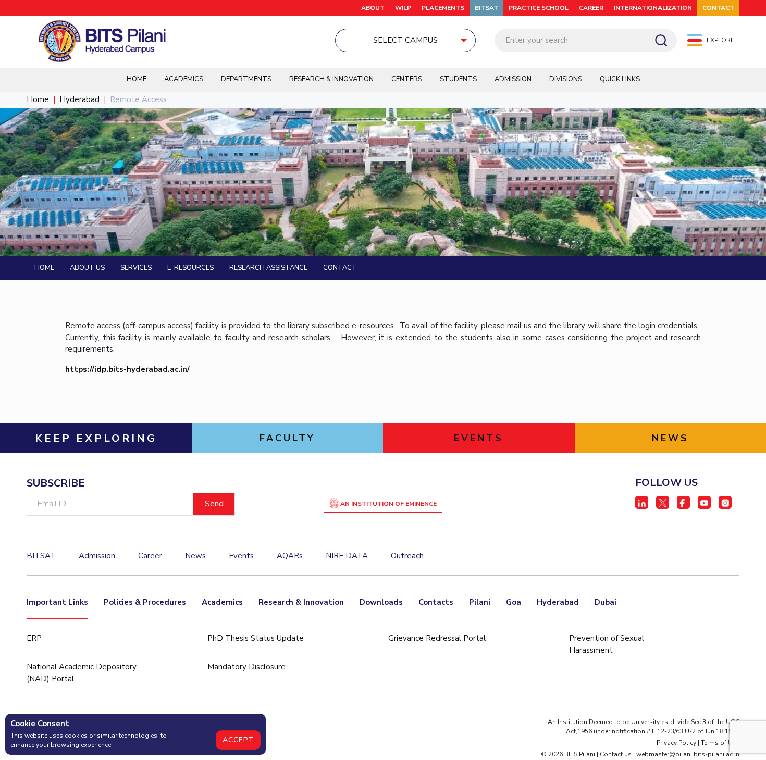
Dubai (605, 602)
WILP (403, 8)
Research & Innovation (331, 79)
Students (458, 79)
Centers (406, 79)
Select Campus (405, 40)
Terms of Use (720, 743)
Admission (513, 79)
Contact (340, 267)
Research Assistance (268, 267)
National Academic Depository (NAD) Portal (82, 673)
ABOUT (373, 8)
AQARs (290, 556)
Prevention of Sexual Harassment (606, 644)
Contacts (435, 602)
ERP (34, 638)
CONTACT (718, 8)
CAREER (591, 8)
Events (241, 556)
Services (136, 267)
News (195, 556)
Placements (443, 8)
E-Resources (190, 267)
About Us (87, 267)
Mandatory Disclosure (246, 667)
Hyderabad (79, 99)
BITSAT (486, 8)
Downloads (381, 602)
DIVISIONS (565, 79)
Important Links (57, 602)
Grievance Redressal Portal (437, 638)
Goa (513, 602)
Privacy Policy (676, 743)
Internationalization (653, 8)
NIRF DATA (347, 556)
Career (150, 556)
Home (136, 79)
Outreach (407, 556)
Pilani (479, 602)
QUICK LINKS (620, 79)
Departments (246, 79)
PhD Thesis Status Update (255, 638)
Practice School (539, 8)
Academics (183, 79)
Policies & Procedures (145, 602)
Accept (238, 740)
